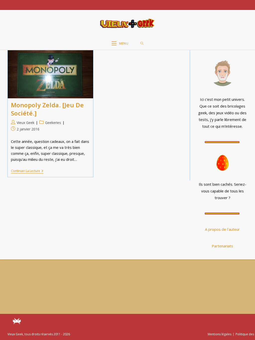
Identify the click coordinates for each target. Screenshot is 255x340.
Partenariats (222, 245)
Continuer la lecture (27, 171)
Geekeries (53, 122)
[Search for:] (142, 43)
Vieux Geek (25, 122)
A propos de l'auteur (222, 229)
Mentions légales (219, 334)
